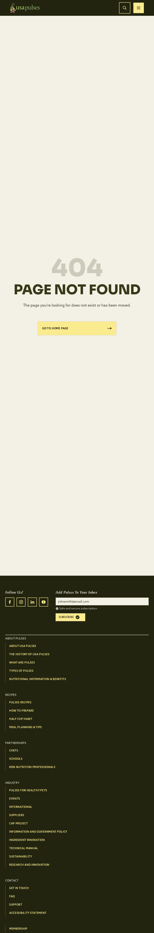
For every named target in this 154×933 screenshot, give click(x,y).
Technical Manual (23, 848)
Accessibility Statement (28, 913)
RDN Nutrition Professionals (32, 767)
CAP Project (18, 823)
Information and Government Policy (38, 831)
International (20, 807)
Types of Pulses (21, 670)
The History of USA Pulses (29, 654)
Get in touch (19, 888)
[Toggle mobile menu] (138, 8)
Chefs (13, 750)
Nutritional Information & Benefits (37, 679)
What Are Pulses (22, 662)
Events (14, 798)
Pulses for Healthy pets (28, 790)
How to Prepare (21, 710)
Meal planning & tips (25, 727)
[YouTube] (43, 602)
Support (15, 904)
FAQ (12, 896)
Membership (18, 928)
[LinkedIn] (32, 602)
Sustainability (20, 856)
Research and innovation (29, 864)
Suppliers (16, 815)
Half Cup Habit (20, 719)
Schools (16, 758)
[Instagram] (21, 602)
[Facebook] (9, 602)
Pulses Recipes (20, 702)
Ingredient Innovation (27, 840)
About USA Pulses (22, 646)
